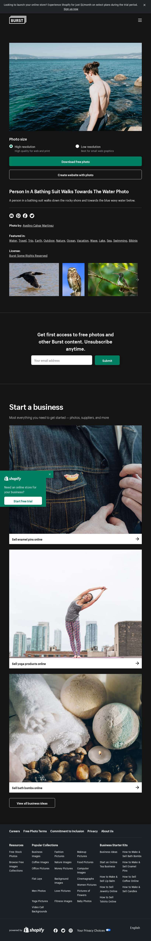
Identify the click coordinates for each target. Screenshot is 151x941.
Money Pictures (64, 868)
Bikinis (133, 240)
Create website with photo (75, 174)
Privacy (92, 830)
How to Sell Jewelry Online (108, 889)
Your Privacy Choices (91, 930)
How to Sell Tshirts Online (108, 899)
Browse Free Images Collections (16, 866)
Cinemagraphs (85, 878)
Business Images (37, 854)
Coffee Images (40, 862)
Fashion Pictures (59, 854)
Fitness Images (63, 901)
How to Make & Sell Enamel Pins (131, 866)
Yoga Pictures (40, 901)
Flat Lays (37, 878)
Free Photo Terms (35, 830)
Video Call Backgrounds (39, 909)
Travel (23, 240)
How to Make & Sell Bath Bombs (131, 854)
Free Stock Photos (15, 854)
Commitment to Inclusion (67, 830)
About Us (107, 830)
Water (13, 240)
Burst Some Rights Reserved (28, 255)
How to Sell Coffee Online (130, 878)
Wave (93, 240)
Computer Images (83, 870)
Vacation (83, 240)
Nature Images (63, 862)
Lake (102, 240)
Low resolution (91, 146)
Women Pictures (86, 884)
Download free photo (76, 161)
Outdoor (49, 240)
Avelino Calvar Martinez (38, 225)
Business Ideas (108, 852)
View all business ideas (32, 802)
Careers (14, 830)
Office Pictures (40, 868)
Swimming (120, 240)
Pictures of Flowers (83, 892)
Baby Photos (84, 901)
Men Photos (39, 890)
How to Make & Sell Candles (131, 889)
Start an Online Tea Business (108, 864)
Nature (60, 240)
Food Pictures (85, 862)
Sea (109, 240)
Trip (30, 240)
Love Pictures (63, 890)
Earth (38, 240)
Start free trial (23, 500)
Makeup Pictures (82, 854)
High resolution (25, 146)
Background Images (61, 880)
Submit (107, 360)
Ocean (71, 240)
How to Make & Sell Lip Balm (108, 878)
